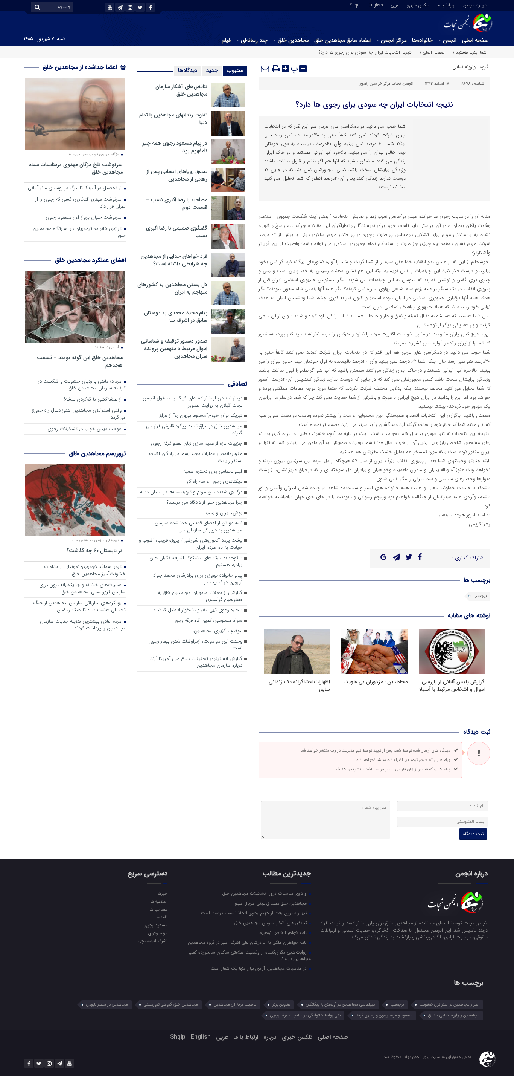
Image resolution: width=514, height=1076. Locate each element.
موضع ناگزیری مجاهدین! (217, 631)
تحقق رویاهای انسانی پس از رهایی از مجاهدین (176, 175)
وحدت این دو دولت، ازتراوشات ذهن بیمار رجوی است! (195, 645)
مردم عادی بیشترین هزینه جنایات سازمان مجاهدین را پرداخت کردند (83, 625)
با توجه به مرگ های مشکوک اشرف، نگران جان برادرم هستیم (195, 562)
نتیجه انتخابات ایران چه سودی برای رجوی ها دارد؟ (374, 104)
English (375, 5)
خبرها (162, 893)
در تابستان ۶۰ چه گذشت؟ (95, 550)
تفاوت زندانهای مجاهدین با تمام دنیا (173, 119)
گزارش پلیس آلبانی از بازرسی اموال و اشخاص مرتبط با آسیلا (452, 685)
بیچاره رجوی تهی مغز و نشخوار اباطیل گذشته (198, 610)
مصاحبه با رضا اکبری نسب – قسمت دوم (176, 203)
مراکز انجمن (393, 40)
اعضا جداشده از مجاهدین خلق (81, 67)
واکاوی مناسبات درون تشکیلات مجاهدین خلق (265, 893)
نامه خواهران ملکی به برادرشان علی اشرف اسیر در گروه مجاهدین (248, 942)
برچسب (480, 596)
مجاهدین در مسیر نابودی (107, 1004)
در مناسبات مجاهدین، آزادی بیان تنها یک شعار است (259, 968)
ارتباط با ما (446, 5)
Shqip (355, 5)
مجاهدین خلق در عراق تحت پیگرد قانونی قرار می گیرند (194, 430)
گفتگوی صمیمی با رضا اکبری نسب (176, 232)
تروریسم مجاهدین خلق (97, 453)
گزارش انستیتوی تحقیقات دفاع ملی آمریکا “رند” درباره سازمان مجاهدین (195, 662)
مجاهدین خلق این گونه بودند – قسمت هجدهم (80, 361)
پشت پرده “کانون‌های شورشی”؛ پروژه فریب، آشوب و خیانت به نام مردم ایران (190, 544)
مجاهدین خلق (293, 40)
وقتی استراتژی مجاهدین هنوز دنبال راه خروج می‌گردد (79, 414)
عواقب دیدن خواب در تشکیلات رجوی (85, 429)
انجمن (449, 40)
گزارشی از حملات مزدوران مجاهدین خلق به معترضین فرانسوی (200, 596)
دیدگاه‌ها (187, 70)
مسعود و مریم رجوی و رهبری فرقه (384, 1015)
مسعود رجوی (155, 924)
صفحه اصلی (475, 40)
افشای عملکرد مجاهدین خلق (90, 260)
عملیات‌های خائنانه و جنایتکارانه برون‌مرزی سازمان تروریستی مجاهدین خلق (82, 589)
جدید (212, 70)
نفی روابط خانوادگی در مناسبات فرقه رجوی (305, 1015)
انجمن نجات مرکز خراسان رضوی (386, 84)
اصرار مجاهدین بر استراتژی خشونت (449, 1004)
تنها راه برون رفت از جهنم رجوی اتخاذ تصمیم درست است (254, 912)
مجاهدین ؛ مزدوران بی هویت (375, 682)
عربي (395, 5)
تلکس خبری (418, 5)
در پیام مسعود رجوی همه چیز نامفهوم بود (174, 147)
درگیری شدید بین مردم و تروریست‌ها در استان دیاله (191, 492)
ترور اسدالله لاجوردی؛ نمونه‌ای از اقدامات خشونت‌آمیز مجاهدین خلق (85, 570)
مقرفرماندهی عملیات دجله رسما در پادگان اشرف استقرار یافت (195, 457)
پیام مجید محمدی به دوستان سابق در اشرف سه (175, 316)
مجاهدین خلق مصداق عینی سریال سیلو (271, 903)
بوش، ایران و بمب (223, 513)
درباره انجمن (475, 5)
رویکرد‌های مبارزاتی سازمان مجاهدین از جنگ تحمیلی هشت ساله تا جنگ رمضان (79, 607)
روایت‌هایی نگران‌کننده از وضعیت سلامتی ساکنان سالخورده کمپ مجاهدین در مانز (249, 955)
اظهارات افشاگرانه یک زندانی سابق (299, 685)
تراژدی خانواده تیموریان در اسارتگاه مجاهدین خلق (79, 232)
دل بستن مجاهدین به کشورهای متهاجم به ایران (172, 288)
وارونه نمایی (464, 67)
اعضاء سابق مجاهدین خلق (342, 40)
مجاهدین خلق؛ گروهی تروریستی (171, 1004)
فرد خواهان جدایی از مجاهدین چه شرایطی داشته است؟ (174, 260)
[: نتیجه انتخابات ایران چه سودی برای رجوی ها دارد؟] (265, 68)
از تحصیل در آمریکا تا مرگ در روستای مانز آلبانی (75, 188)
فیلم (226, 40)
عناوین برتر (281, 1004)
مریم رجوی (157, 932)
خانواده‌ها (422, 40)
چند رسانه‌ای (254, 40)
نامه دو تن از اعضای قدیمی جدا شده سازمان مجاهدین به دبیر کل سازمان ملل (198, 527)
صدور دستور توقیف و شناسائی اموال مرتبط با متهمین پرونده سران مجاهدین (174, 348)
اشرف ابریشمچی (152, 940)
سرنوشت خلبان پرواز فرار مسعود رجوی (84, 217)
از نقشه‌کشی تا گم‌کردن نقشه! (93, 399)
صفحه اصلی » (432, 52)
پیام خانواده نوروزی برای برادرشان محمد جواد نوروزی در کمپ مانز (197, 579)
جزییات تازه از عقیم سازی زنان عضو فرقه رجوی (196, 443)
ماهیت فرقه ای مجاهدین (235, 1004)
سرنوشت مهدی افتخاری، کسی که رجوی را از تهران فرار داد (80, 203)
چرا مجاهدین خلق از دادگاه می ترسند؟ (204, 502)
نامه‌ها (161, 917)
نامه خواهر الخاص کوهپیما (283, 932)
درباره (270, 1037)
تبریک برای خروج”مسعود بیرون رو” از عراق (200, 415)
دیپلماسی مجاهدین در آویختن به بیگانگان (340, 1004)
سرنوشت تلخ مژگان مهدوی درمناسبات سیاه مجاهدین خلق (76, 168)
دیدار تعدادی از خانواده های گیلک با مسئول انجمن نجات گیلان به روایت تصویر (192, 402)
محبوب (235, 70)
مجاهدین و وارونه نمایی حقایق (453, 1015)
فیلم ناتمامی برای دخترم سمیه (212, 471)
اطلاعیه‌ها (159, 901)
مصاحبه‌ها (158, 909)
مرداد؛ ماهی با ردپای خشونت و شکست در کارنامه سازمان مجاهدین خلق (82, 385)
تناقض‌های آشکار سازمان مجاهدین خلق (181, 90)
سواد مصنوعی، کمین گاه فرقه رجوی (207, 620)
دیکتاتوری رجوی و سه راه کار (214, 481)
